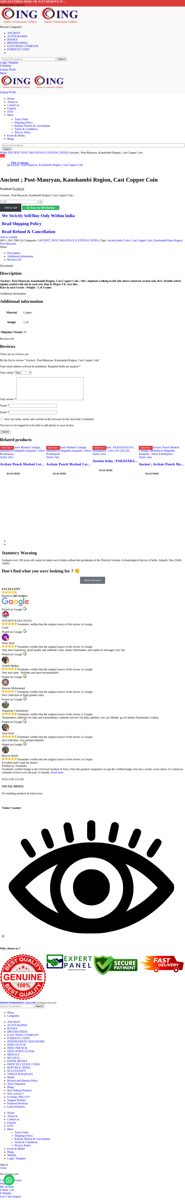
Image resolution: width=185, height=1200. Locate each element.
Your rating (7, 372)
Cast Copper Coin (141, 240)
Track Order (21, 119)
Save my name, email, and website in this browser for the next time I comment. (49, 419)
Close (3, 1167)
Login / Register (16, 1158)
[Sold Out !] (23, 453)
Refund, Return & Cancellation (32, 125)
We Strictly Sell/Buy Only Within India (38, 215)
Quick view (6, 457)
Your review (8, 399)
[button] (40, 207)
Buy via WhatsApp (42, 207)
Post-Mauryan (8, 243)
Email (4, 412)
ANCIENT (14, 152)
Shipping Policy (23, 122)
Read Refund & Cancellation (28, 231)
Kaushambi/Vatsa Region (167, 240)
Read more (57, 772)
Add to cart (10, 207)
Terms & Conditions (26, 129)
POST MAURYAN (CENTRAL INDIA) (45, 152)
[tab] (96, 253)
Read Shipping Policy (22, 223)
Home (4, 152)
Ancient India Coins (118, 240)
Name (4, 405)
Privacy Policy (22, 132)
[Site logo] (20, 23)
